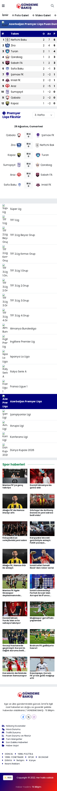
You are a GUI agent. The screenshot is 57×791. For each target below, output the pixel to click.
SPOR (31, 757)
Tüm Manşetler (14, 739)
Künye (32, 760)
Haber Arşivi (12, 745)
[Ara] (52, 6)
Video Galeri (43, 15)
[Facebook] (23, 716)
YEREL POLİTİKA (25, 753)
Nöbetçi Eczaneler (16, 725)
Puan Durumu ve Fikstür (18, 735)
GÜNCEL (9, 753)
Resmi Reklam (12, 763)
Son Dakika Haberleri (17, 742)
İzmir (5, 15)
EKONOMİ (43, 757)
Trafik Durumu (13, 732)
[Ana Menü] (3, 5)
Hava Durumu (13, 729)
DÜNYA (8, 760)
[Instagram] (34, 716)
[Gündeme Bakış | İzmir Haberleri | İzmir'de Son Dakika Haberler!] (27, 6)
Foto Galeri (21, 15)
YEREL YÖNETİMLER (14, 757)
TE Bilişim (36, 786)
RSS (9, 777)
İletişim (20, 760)
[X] (28, 716)
